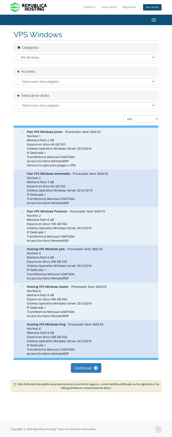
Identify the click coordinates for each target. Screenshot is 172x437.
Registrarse (129, 7)
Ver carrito (152, 7)
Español (89, 7)
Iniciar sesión (109, 7)
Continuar (84, 367)
